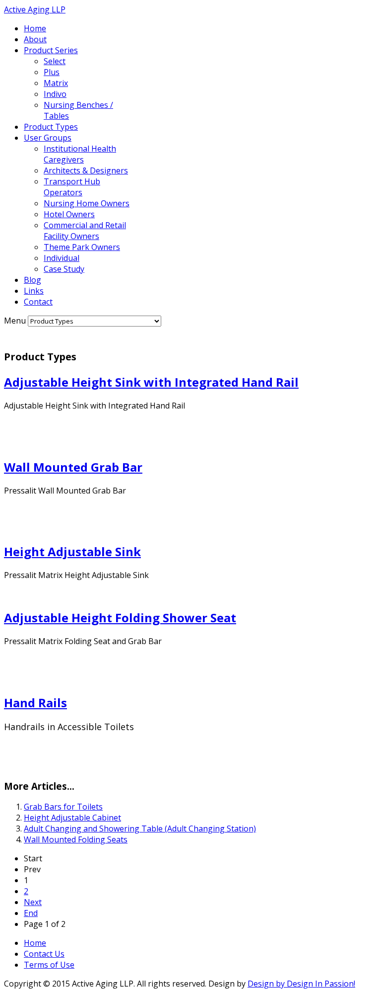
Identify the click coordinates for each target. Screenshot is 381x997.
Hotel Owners (69, 214)
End (31, 913)
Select (54, 61)
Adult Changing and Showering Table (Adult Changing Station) (140, 828)
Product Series (51, 50)
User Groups (47, 137)
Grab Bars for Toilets (63, 806)
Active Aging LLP (34, 9)
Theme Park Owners (82, 247)
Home (35, 28)
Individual (61, 257)
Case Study (64, 268)
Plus (52, 72)
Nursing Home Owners (86, 203)
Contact (38, 301)
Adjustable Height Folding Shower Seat (120, 617)
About (35, 39)
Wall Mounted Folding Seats (75, 839)
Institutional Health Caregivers (80, 154)
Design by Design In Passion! (301, 983)
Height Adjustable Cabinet (72, 817)
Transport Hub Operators (72, 187)
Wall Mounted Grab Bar (73, 467)
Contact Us (44, 953)
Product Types (51, 126)
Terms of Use (49, 964)
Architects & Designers (86, 170)
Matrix (56, 83)
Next (33, 902)
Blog (32, 279)
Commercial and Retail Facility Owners (85, 231)
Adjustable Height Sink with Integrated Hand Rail (151, 382)
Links (34, 290)
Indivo (55, 93)
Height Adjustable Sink (72, 551)
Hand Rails (35, 702)
